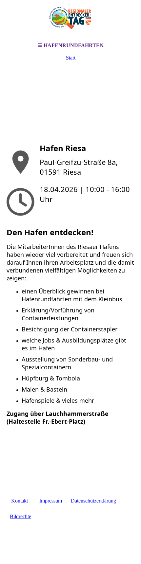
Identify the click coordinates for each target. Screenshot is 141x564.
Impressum (50, 500)
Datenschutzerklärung (93, 500)
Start (70, 58)
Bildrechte (20, 516)
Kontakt (19, 500)
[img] (70, 19)
